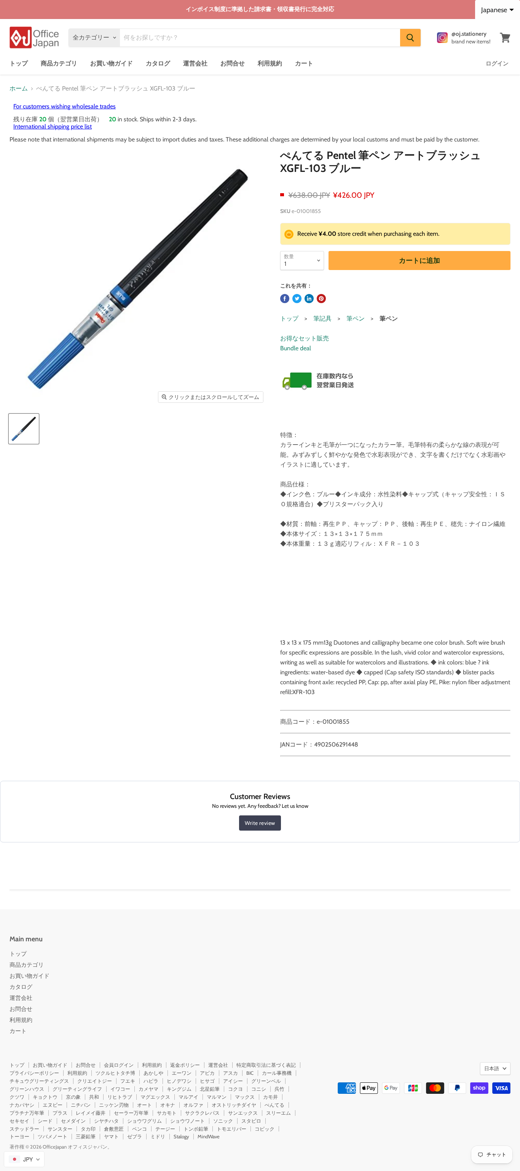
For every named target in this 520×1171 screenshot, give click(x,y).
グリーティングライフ (77, 1089)
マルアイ (188, 1097)
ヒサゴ (207, 1081)
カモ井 (270, 1097)
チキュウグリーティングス (39, 1081)
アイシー (233, 1081)
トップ (19, 63)
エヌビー (52, 1105)
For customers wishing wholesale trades (64, 106)
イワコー (120, 1089)
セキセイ (19, 1121)
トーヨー (19, 1136)
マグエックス (155, 1097)
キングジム (179, 1089)
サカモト (167, 1113)
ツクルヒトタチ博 (115, 1073)
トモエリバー (231, 1129)
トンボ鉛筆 (195, 1129)
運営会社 (195, 63)
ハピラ (151, 1081)
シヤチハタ (106, 1121)
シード (45, 1121)
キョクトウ (45, 1097)
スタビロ (251, 1121)
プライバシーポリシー (34, 1073)
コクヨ (235, 1089)
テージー (165, 1129)
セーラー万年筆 (131, 1113)
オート (144, 1105)
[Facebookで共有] (284, 298)
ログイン (497, 63)
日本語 (491, 1068)
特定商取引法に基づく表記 (266, 1065)
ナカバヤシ (22, 1105)
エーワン (181, 1073)
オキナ (167, 1105)
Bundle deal (295, 348)
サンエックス (243, 1113)
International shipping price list (52, 126)
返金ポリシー (185, 1065)
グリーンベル (266, 1081)
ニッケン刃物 (114, 1105)
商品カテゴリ (59, 63)
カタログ (158, 63)
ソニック (223, 1121)
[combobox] (24, 1159)
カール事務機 (277, 1073)
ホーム (19, 88)
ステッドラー (24, 1129)
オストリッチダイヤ (234, 1105)
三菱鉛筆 (86, 1136)
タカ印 (88, 1129)
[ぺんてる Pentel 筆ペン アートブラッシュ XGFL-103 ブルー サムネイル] (24, 429)
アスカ (230, 1073)
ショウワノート (187, 1121)
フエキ (127, 1081)
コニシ (258, 1089)
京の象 (73, 1097)
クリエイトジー (94, 1081)
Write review (260, 823)
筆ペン (355, 318)
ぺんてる (274, 1105)
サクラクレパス (202, 1113)
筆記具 (322, 318)
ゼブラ (134, 1136)
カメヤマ (148, 1089)
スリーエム (278, 1113)
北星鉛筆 (210, 1089)
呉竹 (279, 1089)
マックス (245, 1097)
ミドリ (157, 1136)
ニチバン (81, 1105)
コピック (264, 1129)
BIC (250, 1073)
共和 (94, 1097)
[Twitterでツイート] (296, 298)
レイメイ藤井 (90, 1113)
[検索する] (410, 37)
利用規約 (270, 63)
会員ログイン (119, 1065)
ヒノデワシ (179, 1081)
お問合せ (232, 63)
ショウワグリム (144, 1121)
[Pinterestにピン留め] (321, 298)
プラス (60, 1113)
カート (304, 63)
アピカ (207, 1073)
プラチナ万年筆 (27, 1113)
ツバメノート (52, 1136)
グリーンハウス (27, 1089)
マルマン (217, 1097)
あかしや (153, 1073)
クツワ (17, 1097)
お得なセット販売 (304, 338)
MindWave (209, 1136)
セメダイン (73, 1121)
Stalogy (181, 1136)
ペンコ (139, 1129)
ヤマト (111, 1136)
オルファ (193, 1105)
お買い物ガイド (111, 63)
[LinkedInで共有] (309, 298)
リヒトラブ (119, 1097)
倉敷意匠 (114, 1129)
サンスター (60, 1129)
